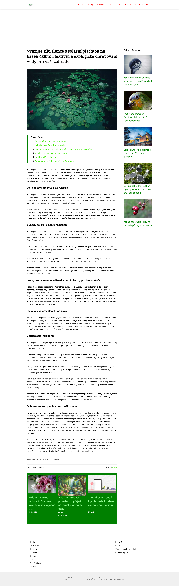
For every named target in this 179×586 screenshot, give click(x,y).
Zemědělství (138, 4)
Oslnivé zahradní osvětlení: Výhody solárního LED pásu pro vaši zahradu (138, 189)
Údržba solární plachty (45, 157)
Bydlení (81, 4)
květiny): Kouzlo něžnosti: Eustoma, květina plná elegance (41, 501)
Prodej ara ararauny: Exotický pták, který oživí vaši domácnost (136, 117)
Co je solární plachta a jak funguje (50, 141)
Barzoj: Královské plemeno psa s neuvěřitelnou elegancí (137, 153)
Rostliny (100, 4)
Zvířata (148, 4)
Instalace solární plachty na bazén (51, 153)
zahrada (114, 467)
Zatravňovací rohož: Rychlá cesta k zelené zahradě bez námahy (101, 501)
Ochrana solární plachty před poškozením (54, 161)
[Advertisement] (89, 24)
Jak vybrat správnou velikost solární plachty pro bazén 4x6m (63, 149)
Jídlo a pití (90, 4)
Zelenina (127, 4)
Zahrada (117, 4)
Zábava (109, 4)
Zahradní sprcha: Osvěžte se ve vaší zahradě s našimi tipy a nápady (138, 81)
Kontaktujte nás (53, 459)
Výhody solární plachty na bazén (50, 145)
